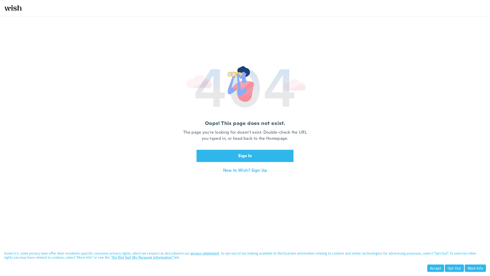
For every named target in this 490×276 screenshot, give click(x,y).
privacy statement (204, 253)
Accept (435, 268)
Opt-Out (454, 268)
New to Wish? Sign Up (245, 170)
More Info (475, 268)
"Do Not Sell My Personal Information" (142, 257)
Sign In (245, 155)
